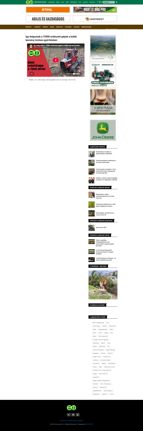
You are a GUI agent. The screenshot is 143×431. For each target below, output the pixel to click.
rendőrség (95, 360)
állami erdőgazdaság (98, 322)
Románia (95, 387)
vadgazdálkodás (97, 390)
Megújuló (59, 27)
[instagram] (100, 2)
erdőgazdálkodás (102, 329)
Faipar (52, 27)
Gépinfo (45, 27)
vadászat (104, 326)
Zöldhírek (68, 27)
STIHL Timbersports (105, 384)
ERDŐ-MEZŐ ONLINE (40, 2)
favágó (106, 333)
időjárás (104, 363)
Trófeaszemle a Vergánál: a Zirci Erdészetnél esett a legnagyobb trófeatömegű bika (106, 171)
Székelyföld (96, 343)
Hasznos (85, 2)
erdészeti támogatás (98, 350)
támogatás (96, 353)
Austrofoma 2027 (101, 227)
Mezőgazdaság (86, 27)
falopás (103, 343)
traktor (94, 336)
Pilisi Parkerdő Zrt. (103, 336)
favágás (95, 373)
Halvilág (76, 27)
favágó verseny (97, 356)
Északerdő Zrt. (107, 356)
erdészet (103, 353)
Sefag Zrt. (110, 353)
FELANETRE (89, 424)
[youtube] (102, 2)
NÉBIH (94, 333)
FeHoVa (111, 394)
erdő (111, 333)
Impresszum (63, 420)
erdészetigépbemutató (52, 80)
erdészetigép (41, 80)
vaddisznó (104, 394)
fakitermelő (102, 346)
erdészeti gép (96, 326)
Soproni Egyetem (108, 390)
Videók (57, 2)
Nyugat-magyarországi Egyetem (101, 380)
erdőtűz (95, 346)
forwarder (95, 384)
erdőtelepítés (96, 394)
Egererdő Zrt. (103, 387)
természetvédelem (105, 360)
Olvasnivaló (30, 33)
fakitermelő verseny (109, 367)
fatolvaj (95, 367)
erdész (100, 333)
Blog (80, 2)
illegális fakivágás (110, 350)
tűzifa (108, 343)
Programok (74, 2)
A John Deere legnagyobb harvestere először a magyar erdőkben (104, 252)
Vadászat (38, 27)
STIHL (107, 322)
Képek (67, 2)
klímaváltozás (111, 363)
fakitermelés (72, 80)
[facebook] (97, 2)
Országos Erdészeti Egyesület (100, 339)
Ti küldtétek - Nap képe (98, 266)
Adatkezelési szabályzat (76, 420)
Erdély (94, 329)
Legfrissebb (51, 2)
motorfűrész (96, 363)
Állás (62, 2)
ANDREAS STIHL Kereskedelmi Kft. (102, 370)
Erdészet (29, 27)
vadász (111, 329)
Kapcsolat (92, 2)
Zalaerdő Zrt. (96, 377)
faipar (100, 367)
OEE (108, 346)
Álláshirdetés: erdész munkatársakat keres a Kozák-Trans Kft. (105, 196)
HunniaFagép (63, 80)
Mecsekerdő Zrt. (103, 373)
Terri (35, 80)
